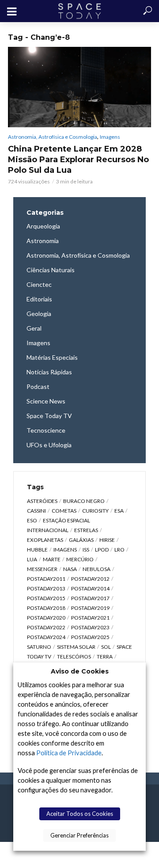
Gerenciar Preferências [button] (79, 835)
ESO (32, 520)
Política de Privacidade (69, 753)
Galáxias (81, 540)
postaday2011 (46, 578)
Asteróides (42, 501)
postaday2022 (46, 627)
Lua (32, 559)
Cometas (64, 510)
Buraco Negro (84, 501)
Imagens (110, 136)
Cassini (36, 510)
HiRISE (107, 540)
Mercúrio (80, 559)
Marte (52, 559)
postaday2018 (46, 608)
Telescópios (74, 656)
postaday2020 (46, 617)
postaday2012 (90, 578)
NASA (70, 569)
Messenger (42, 569)
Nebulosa (96, 569)
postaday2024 (46, 637)
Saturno (39, 646)
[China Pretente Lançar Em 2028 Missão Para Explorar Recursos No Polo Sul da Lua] (79, 87)
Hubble (37, 549)
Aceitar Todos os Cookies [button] (79, 813)
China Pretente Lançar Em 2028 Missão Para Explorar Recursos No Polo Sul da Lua (78, 159)
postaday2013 (46, 588)
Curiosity (95, 510)
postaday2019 (90, 608)
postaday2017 (90, 598)
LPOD (102, 549)
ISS (86, 549)
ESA (119, 510)
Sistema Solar (76, 646)
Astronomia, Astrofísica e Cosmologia (52, 136)
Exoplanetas (45, 540)
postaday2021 (90, 617)
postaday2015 (46, 598)
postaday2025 (90, 637)
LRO (119, 549)
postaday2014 (90, 588)
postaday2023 (90, 627)
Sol (106, 646)
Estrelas (86, 530)
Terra (105, 656)
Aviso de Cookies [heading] (80, 671)
